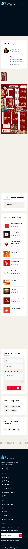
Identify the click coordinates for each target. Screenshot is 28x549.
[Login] (22, 3)
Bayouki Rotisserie (16, 223)
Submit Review (13, 388)
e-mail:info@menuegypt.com (9, 530)
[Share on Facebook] (5, 429)
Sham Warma (15, 252)
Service (3, 500)
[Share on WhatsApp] (18, 429)
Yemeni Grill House (16, 233)
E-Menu (6, 511)
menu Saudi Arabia (9, 492)
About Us (6, 477)
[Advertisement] (14, 22)
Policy (5, 496)
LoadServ (20, 548)
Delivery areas (15, 64)
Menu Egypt (15, 540)
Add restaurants (8, 504)
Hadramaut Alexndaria (17, 299)
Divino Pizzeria (15, 271)
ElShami (13, 280)
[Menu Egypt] (9, 3)
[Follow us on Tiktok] (9, 468)
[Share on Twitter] (9, 429)
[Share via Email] (14, 429)
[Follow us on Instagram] (6, 468)
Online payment (8, 519)
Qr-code (6, 515)
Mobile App (7, 484)
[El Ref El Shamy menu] (4, 76)
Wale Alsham (15, 261)
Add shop (6, 508)
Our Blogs (7, 481)
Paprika (13, 289)
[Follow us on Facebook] (2, 468)
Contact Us (7, 488)
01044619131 (15, 49)
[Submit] (21, 535)
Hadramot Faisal (16, 308)
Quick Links (4, 473)
